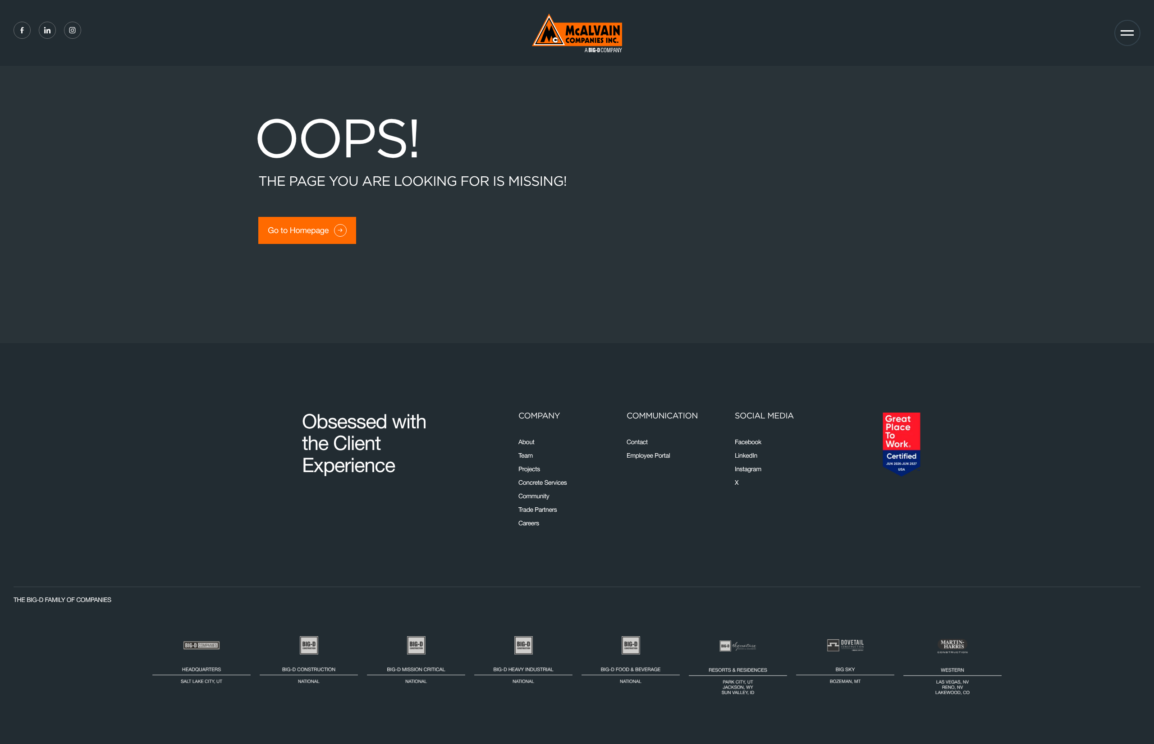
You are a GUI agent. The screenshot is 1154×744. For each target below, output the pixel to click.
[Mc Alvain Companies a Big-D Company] (577, 33)
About (526, 441)
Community (533, 496)
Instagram (748, 469)
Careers (528, 523)
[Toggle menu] (1127, 33)
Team (525, 455)
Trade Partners (537, 509)
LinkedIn (746, 455)
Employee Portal (648, 455)
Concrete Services (542, 482)
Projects (529, 469)
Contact (637, 441)
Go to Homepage (298, 230)
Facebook (748, 441)
